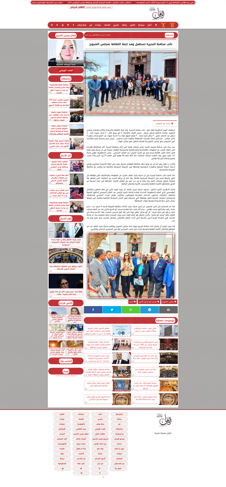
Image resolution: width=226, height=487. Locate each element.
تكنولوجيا (81, 424)
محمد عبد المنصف (163, 123)
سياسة (141, 25)
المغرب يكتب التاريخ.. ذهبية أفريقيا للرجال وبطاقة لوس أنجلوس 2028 (144, 2)
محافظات (169, 35)
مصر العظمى (81, 429)
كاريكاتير (62, 429)
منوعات (62, 424)
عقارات (62, 448)
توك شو (100, 448)
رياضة (124, 25)
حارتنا (100, 453)
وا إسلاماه (119, 434)
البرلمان (119, 458)
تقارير (132, 25)
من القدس (81, 458)
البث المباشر (62, 439)
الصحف (62, 434)
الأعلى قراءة (66, 303)
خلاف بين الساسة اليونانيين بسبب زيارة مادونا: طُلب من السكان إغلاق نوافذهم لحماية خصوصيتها (62, 2)
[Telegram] (149, 309)
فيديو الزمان (119, 439)
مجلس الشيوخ (168, 301)
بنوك (62, 453)
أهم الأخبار (66, 218)
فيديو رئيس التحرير (100, 439)
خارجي (116, 25)
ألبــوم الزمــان (100, 458)
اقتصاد (107, 25)
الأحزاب (81, 453)
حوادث (98, 25)
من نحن (100, 463)
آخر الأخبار (66, 155)
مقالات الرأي (100, 434)
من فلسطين (119, 463)
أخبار (149, 25)
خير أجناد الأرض (100, 443)
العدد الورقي (66, 70)
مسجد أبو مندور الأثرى (148, 301)
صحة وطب (81, 25)
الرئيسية (119, 414)
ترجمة (62, 458)
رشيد (131, 301)
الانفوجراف (62, 443)
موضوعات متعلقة (165, 320)
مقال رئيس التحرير (66, 35)
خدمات (119, 443)
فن (90, 25)
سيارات (119, 453)
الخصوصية (62, 463)
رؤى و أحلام (119, 448)
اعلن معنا (81, 463)
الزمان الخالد (81, 439)
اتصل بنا (118, 468)
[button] (79, 53)
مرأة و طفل (81, 448)
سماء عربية (81, 443)
